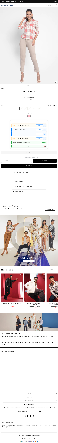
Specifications (19, 181)
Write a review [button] (50, 209)
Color (29, 113)
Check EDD (45, 160)
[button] (29, 166)
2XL (34, 108)
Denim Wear (47, 425)
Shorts (33, 425)
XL (29, 108)
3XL (39, 108)
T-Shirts (8, 425)
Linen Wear (39, 425)
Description (18, 177)
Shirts (3, 425)
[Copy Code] (44, 125)
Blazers (18, 425)
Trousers (28, 425)
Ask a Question (19, 191)
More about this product (22, 172)
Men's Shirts (10, 427)
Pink (29, 116)
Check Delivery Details (29, 157)
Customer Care (29, 400)
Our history (29, 261)
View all (53, 269)
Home (2, 88)
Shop (29, 393)
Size (29, 105)
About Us (29, 397)
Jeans (22, 425)
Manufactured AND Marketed (23, 186)
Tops (13, 425)
